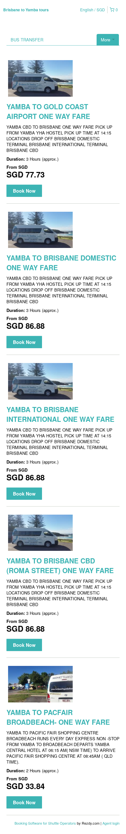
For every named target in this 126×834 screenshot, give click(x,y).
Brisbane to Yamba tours (26, 10)
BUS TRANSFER (27, 40)
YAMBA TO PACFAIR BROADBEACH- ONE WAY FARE (58, 717)
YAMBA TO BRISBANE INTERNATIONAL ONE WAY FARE (60, 414)
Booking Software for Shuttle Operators (46, 823)
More (106, 40)
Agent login (111, 823)
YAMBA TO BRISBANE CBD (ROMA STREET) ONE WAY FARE (60, 565)
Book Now (24, 190)
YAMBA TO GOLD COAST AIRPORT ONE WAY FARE (48, 111)
